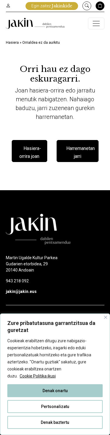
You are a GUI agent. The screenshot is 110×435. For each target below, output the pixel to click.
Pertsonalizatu (55, 406)
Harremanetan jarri (80, 152)
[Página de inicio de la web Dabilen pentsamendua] (35, 23)
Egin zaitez (51, 6)
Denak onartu (55, 390)
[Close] (105, 317)
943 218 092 (17, 281)
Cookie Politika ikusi (38, 376)
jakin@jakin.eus (21, 291)
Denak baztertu (55, 422)
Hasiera (12, 42)
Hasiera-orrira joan (30, 152)
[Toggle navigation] (96, 23)
